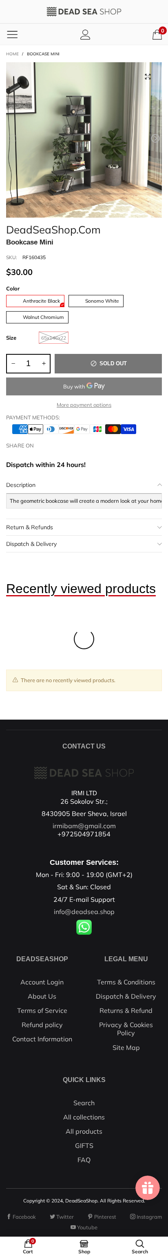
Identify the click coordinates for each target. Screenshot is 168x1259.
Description (20, 485)
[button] (12, 138)
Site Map (126, 1047)
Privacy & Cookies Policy (126, 1029)
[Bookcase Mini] (84, 140)
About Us (42, 996)
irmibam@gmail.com (84, 826)
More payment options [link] (84, 404)
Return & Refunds (29, 527)
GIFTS (84, 1145)
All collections (84, 1117)
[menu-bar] (12, 34)
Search (84, 1103)
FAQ (84, 1160)
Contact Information (42, 1039)
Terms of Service (42, 1010)
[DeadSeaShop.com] (84, 11)
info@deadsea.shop (84, 912)
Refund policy (42, 1025)
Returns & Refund (126, 1010)
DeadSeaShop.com (53, 228)
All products (84, 1131)
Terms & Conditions (126, 982)
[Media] (147, 76)
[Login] (85, 34)
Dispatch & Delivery (31, 544)
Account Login (42, 982)
